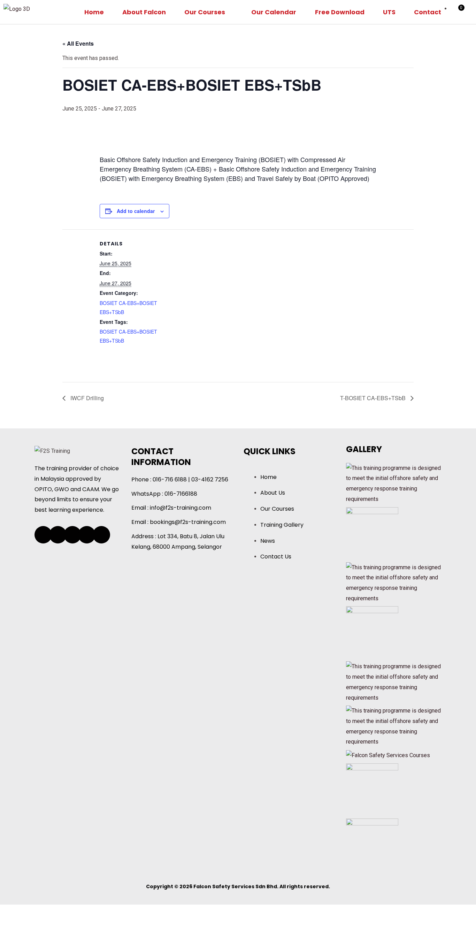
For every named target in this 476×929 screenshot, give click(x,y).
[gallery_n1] (388, 755)
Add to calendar (136, 210)
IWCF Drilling (86, 398)
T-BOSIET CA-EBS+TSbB (373, 398)
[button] (208, 12)
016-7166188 (180, 494)
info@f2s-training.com (180, 508)
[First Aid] (395, 681)
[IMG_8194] (372, 632)
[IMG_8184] (372, 789)
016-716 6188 (170, 479)
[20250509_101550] (372, 533)
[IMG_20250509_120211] (372, 844)
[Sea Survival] (395, 582)
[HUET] (395, 483)
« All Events (78, 43)
